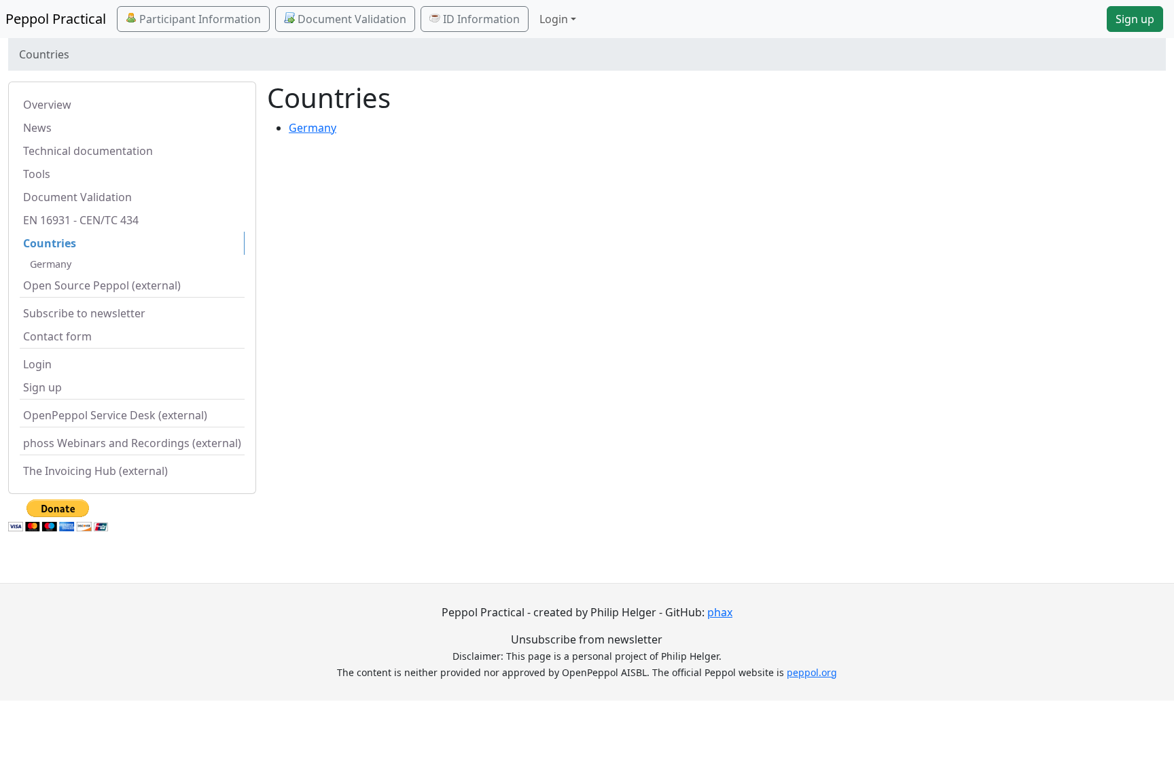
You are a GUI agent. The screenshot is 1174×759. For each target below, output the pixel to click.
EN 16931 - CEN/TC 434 (81, 220)
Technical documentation (88, 150)
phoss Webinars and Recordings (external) (132, 443)
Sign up (1135, 19)
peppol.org (812, 672)
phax (719, 612)
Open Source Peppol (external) (102, 285)
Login (37, 364)
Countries (49, 243)
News (37, 127)
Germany (50, 264)
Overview (47, 104)
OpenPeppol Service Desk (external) (115, 415)
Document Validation (350, 19)
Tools (36, 173)
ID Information (480, 19)
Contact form (57, 336)
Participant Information (199, 19)
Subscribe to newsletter (84, 313)
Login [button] (553, 19)
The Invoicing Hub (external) (95, 470)
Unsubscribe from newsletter (586, 639)
